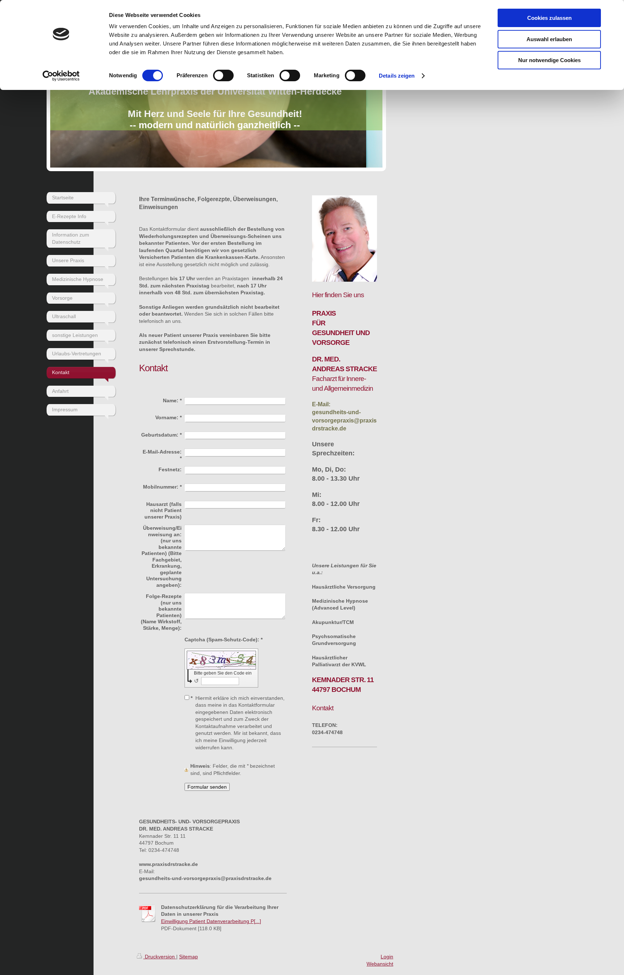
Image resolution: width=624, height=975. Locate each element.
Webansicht (380, 964)
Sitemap (188, 956)
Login (387, 956)
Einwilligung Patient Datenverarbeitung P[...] (211, 921)
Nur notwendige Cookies (549, 60)
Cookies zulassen (549, 18)
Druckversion (159, 956)
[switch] (223, 75)
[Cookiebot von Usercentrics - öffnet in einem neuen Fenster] (61, 75)
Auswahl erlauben (549, 39)
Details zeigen (397, 76)
